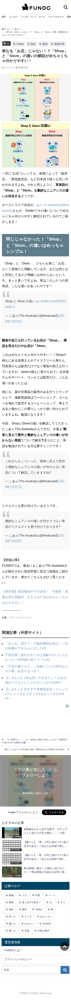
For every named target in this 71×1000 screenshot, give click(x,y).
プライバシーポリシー (18, 959)
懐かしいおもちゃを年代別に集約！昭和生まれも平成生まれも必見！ (35, 749)
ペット (52, 895)
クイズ (28, 916)
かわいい (29, 923)
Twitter (20, 44)
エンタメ (13, 17)
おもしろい (46, 916)
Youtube (46, 923)
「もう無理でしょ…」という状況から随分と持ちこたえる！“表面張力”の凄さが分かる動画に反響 (35, 741)
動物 (11, 895)
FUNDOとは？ (13, 950)
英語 (45, 44)
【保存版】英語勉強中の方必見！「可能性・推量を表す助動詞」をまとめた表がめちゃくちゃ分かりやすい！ (35, 597)
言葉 (26, 931)
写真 (37, 895)
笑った (12, 916)
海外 (33, 44)
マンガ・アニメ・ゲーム (33, 17)
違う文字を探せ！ (31, 902)
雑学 (4, 17)
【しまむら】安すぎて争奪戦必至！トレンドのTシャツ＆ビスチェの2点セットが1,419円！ (36, 694)
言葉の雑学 (44, 931)
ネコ (62, 902)
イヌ (24, 895)
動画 (11, 902)
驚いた (6, 43)
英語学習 (59, 44)
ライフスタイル (56, 17)
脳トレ (12, 923)
